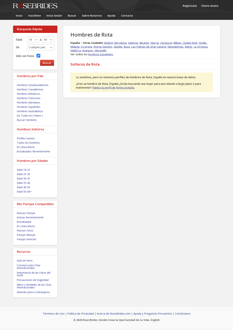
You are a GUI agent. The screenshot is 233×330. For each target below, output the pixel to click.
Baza (127, 46)
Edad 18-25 (23, 169)
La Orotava (200, 46)
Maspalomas (175, 46)
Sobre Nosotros (92, 15)
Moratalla (100, 50)
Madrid (108, 43)
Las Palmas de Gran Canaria (148, 46)
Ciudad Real (190, 43)
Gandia (118, 46)
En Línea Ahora (26, 147)
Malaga (74, 46)
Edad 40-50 (23, 187)
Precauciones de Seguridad (33, 280)
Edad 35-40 (23, 183)
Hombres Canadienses (30, 89)
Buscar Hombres (27, 120)
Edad (19, 39)
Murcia (155, 43)
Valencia (133, 43)
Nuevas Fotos (25, 230)
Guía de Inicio (25, 260)
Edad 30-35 (23, 178)
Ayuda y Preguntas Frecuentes (152, 313)
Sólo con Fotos (26, 56)
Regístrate (190, 5)
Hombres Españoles (28, 107)
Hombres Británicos (28, 93)
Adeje (188, 46)
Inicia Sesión (54, 15)
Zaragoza (166, 43)
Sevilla (203, 43)
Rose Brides (35, 6)
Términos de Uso (53, 313)
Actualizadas (24, 221)
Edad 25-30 (23, 174)
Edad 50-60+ (24, 191)
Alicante (144, 43)
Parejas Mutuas (26, 235)
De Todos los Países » (30, 115)
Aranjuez (87, 50)
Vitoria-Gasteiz (102, 46)
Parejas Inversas (26, 239)
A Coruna (86, 46)
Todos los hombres (28, 142)
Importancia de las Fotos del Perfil (33, 274)
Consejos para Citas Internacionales (28, 266)
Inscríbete (34, 15)
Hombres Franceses (28, 98)
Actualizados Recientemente (33, 151)
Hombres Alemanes (28, 102)
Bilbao (177, 43)
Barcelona (120, 43)
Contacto (127, 15)
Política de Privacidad (80, 313)
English (155, 320)
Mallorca (75, 50)
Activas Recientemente (30, 217)
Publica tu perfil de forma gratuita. (113, 87)
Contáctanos (183, 313)
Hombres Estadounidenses (32, 85)
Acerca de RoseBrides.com (114, 313)
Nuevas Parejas (26, 213)
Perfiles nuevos (26, 138)
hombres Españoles (100, 54)
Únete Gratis (209, 5)
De (17, 47)
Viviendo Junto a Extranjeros (33, 292)
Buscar (72, 15)
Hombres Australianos (30, 111)
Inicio (19, 15)
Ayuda (111, 15)
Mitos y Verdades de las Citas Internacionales (34, 286)
